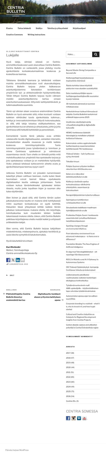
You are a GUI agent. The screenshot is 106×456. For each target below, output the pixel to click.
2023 (68, 382)
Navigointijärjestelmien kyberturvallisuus (83, 195)
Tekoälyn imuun (72, 161)
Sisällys (39, 28)
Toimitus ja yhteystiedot (57, 28)
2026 (68, 396)
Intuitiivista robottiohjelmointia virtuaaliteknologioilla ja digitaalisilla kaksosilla (80, 125)
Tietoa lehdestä (24, 28)
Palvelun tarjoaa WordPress (17, 450)
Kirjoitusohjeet (79, 28)
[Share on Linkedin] (18, 260)
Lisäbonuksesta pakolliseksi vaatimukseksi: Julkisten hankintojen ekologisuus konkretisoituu (81, 278)
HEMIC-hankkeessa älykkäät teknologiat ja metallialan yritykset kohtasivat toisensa (80, 135)
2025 (68, 391)
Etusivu (9, 28)
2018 (68, 358)
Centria (35, 51)
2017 (12, 275)
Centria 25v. (71, 401)
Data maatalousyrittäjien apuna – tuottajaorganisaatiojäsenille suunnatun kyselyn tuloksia (82, 96)
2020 (68, 367)
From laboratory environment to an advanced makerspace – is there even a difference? (82, 236)
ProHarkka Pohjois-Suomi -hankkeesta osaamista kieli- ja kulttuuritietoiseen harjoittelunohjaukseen (82, 218)
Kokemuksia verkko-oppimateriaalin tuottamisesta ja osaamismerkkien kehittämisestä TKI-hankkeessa (81, 146)
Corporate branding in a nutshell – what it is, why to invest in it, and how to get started (83, 306)
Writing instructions (36, 34)
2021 (68, 372)
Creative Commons (14, 34)
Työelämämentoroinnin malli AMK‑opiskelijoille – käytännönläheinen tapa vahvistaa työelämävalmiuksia (82, 288)
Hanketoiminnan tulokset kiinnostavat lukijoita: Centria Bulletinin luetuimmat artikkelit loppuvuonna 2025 (81, 114)
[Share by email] (23, 260)
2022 (68, 377)
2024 (68, 387)
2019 (68, 362)
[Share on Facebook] (8, 260)
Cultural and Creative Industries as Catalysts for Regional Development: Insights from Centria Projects (81, 317)
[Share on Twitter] (13, 260)
